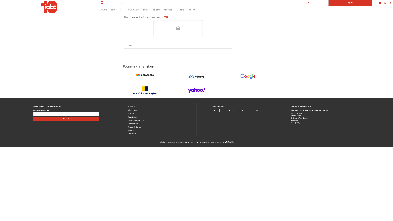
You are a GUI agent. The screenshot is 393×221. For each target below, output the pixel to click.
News (130, 114)
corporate (156, 17)
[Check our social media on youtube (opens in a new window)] (228, 110)
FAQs (130, 130)
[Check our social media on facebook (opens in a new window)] (214, 110)
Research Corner (134, 127)
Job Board (132, 134)
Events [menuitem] (145, 10)
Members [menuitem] (156, 10)
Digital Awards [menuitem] (133, 10)
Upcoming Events (135, 120)
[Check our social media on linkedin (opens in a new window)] (242, 110)
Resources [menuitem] (168, 10)
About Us (132, 110)
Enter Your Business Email (41, 110)
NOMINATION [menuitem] (193, 10)
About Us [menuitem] (103, 10)
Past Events (132, 117)
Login (307, 3)
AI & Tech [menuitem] (180, 10)
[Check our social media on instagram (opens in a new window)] (256, 110)
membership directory (141, 17)
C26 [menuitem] (121, 10)
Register (350, 3)
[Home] (49, 7)
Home (126, 17)
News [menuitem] (113, 10)
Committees (133, 124)
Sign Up (66, 119)
